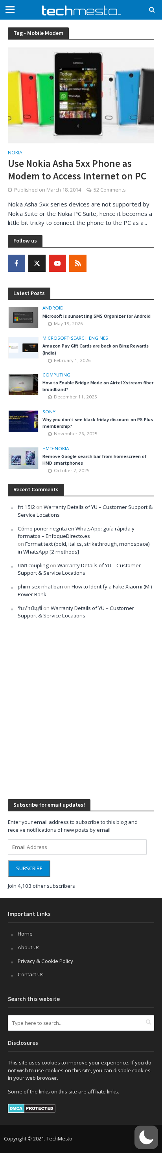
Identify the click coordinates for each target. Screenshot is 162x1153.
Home (25, 933)
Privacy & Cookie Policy (45, 961)
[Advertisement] (81, 708)
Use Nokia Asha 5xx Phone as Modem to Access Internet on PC (77, 169)
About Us (29, 947)
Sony (48, 412)
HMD (47, 448)
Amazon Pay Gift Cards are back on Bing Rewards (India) (95, 349)
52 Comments (109, 189)
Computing (56, 375)
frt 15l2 (26, 506)
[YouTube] (57, 263)
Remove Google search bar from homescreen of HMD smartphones (94, 459)
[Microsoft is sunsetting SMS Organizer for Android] (23, 316)
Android (53, 308)
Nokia (15, 153)
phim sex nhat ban (40, 586)
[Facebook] (16, 263)
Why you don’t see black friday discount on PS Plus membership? (97, 422)
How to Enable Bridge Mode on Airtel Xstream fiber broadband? (97, 386)
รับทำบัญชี (30, 608)
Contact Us (31, 974)
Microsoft (55, 338)
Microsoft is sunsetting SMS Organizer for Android (96, 316)
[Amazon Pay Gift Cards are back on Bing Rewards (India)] (23, 347)
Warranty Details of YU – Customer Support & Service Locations (79, 569)
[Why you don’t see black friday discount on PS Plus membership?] (23, 420)
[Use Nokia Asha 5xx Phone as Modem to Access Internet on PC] (81, 94)
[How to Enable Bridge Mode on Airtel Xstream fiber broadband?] (23, 383)
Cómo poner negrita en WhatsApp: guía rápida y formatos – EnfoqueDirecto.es (76, 532)
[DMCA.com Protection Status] (31, 1107)
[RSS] (78, 263)
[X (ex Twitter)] (37, 263)
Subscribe (29, 868)
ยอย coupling (33, 565)
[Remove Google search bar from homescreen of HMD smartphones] (23, 457)
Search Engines (89, 338)
